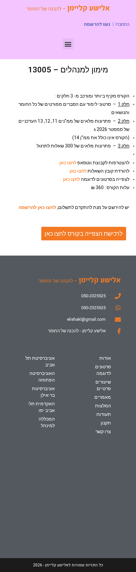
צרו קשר (103, 431)
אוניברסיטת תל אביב (40, 361)
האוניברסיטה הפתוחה (42, 377)
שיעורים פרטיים (103, 385)
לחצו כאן (67, 162)
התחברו (122, 24)
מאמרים (102, 397)
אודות (105, 358)
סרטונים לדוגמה (103, 370)
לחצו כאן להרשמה (37, 207)
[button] (68, 43)
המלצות (103, 405)
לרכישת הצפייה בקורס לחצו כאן (84, 233)
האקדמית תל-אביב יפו (41, 407)
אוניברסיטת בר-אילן (43, 392)
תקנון (106, 423)
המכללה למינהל (47, 422)
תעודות (103, 414)
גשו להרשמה (97, 24)
